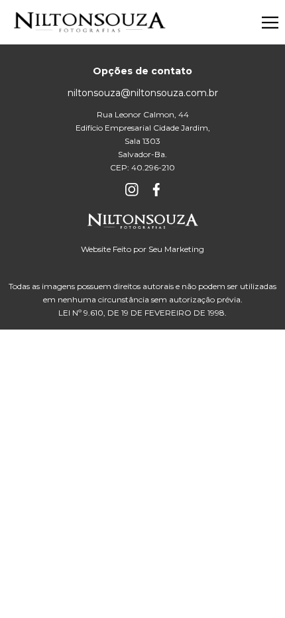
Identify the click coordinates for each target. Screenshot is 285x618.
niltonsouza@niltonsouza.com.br (143, 93)
